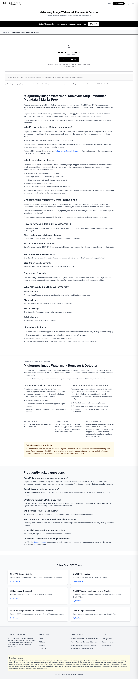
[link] (69, 55)
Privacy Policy (107, 639)
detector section (40, 542)
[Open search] (128, 3)
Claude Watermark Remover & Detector (84, 642)
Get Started (119, 3)
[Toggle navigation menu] (133, 4)
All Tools (42, 642)
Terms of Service (108, 642)
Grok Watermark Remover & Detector (83, 648)
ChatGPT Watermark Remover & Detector (84, 639)
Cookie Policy (106, 645)
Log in (109, 3)
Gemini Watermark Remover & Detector (84, 645)
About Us (42, 645)
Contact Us (42, 648)
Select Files (70, 59)
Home (41, 639)
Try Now (93, 24)
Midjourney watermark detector (67, 151)
